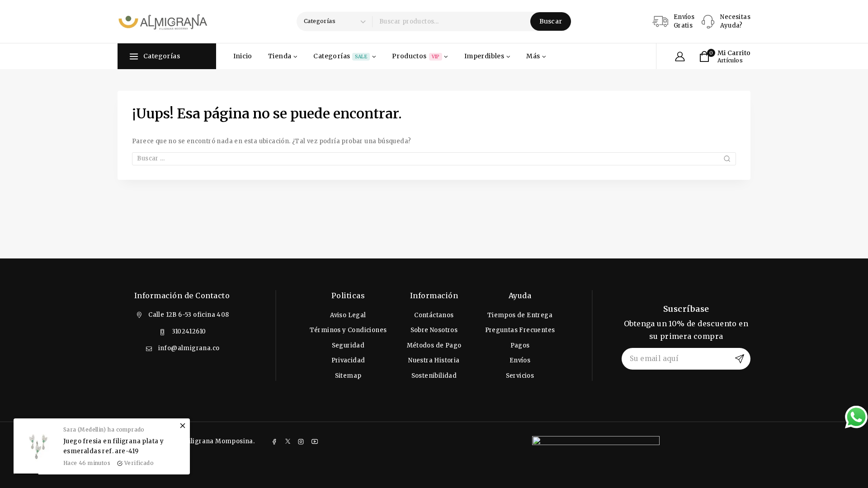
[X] (287, 441)
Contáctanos (433, 315)
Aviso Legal (348, 315)
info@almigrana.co (189, 348)
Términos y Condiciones (348, 330)
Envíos (519, 360)
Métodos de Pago (434, 345)
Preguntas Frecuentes (520, 330)
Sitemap (348, 376)
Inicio (242, 56)
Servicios (520, 376)
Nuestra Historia (433, 360)
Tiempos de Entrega (519, 315)
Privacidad (348, 360)
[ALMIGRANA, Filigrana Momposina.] (163, 21)
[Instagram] (301, 441)
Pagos (520, 345)
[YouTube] (315, 441)
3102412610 (189, 331)
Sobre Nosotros (434, 330)
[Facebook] (274, 441)
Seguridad (348, 345)
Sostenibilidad (434, 376)
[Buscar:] (434, 158)
